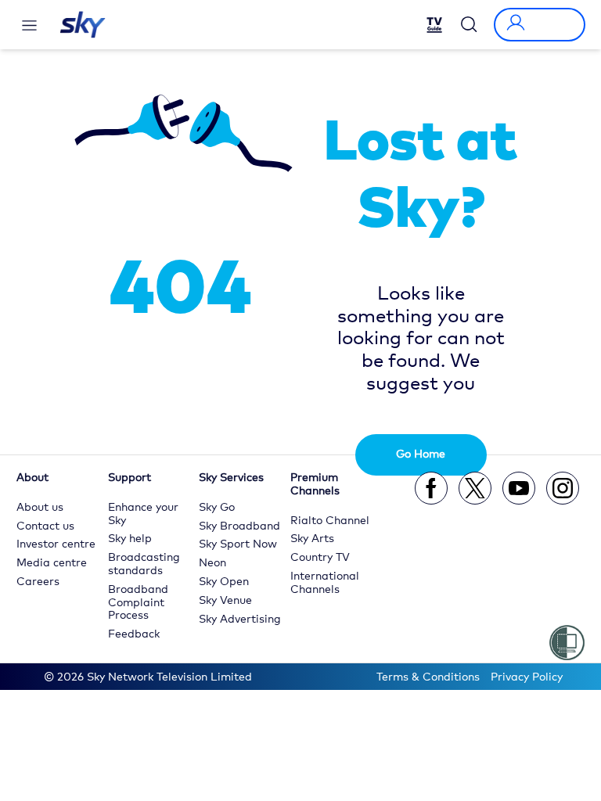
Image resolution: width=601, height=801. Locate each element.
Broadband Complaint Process (138, 603)
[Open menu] (29, 25)
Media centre (51, 563)
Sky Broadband (239, 526)
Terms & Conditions (428, 677)
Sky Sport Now (238, 544)
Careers (37, 582)
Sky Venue (225, 600)
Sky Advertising (240, 619)
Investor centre (55, 544)
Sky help (130, 538)
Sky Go (217, 507)
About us (39, 507)
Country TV (320, 557)
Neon (212, 563)
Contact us (45, 526)
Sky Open (224, 582)
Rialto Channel (329, 520)
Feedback (134, 634)
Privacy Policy (527, 677)
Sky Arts (312, 538)
